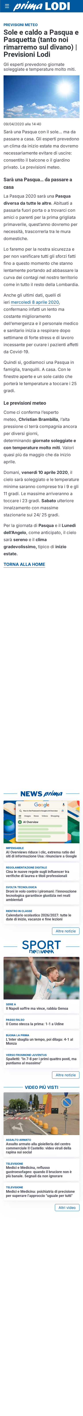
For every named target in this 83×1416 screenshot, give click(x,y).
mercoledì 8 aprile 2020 (35, 302)
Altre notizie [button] (66, 931)
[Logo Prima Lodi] (41, 6)
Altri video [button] (67, 1207)
